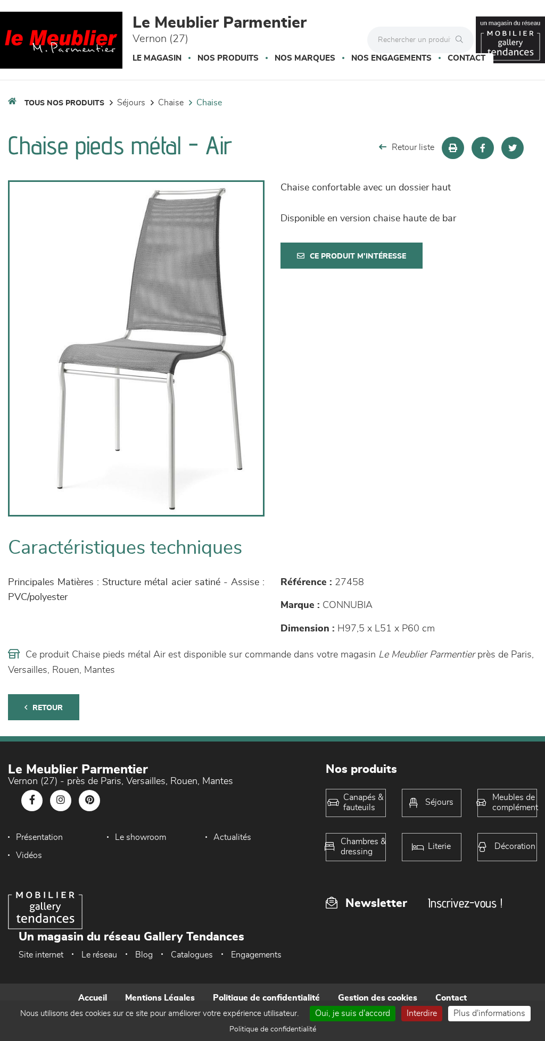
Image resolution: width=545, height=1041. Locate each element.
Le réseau (99, 955)
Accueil (92, 998)
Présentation (39, 837)
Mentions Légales (160, 998)
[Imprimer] (453, 148)
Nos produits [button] (228, 58)
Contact (466, 58)
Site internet (41, 955)
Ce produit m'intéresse (358, 256)
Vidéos (29, 855)
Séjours (131, 102)
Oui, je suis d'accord (352, 1013)
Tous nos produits (64, 103)
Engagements (256, 955)
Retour (47, 708)
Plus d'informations (489, 1013)
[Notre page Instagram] (60, 800)
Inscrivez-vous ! (465, 903)
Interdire (422, 1013)
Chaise (171, 102)
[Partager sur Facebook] (483, 148)
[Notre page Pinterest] (89, 800)
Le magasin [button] (157, 58)
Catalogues (192, 955)
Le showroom (140, 837)
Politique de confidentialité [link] (272, 1029)
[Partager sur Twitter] (512, 148)
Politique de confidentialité (266, 998)
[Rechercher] (462, 40)
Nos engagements (391, 58)
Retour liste (413, 147)
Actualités (232, 837)
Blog (144, 955)
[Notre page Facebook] (32, 800)
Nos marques (305, 58)
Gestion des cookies (377, 998)
